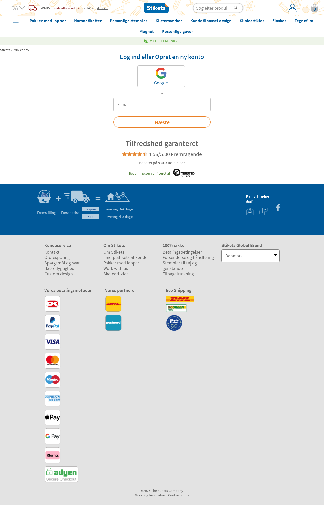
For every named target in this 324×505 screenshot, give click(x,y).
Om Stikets (113, 252)
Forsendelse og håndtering (188, 257)
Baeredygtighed (59, 268)
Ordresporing (57, 257)
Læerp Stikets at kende (125, 257)
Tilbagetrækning (178, 274)
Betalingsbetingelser (182, 252)
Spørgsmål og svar (62, 263)
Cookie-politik (178, 495)
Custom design (58, 274)
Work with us (115, 268)
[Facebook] (278, 208)
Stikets (5, 49)
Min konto (21, 49)
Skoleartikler (115, 274)
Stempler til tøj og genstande (180, 265)
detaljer (102, 8)
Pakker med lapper (121, 263)
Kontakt (51, 252)
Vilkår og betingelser (150, 495)
